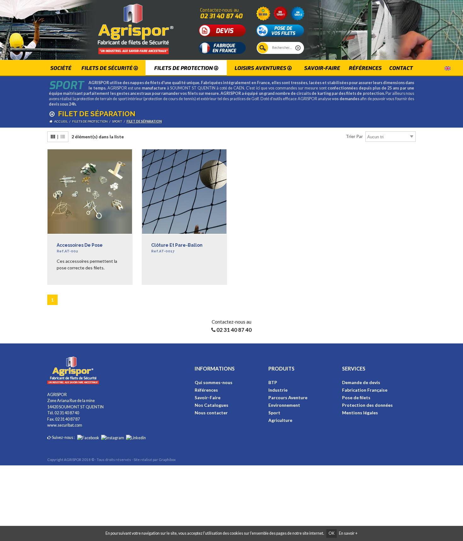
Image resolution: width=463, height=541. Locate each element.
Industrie (278, 390)
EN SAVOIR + (69, 282)
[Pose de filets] (280, 30)
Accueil (61, 121)
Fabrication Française (364, 390)
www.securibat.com (64, 425)
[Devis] (222, 30)
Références (365, 68)
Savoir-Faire (207, 397)
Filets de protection (184, 68)
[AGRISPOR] (121, 26)
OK (331, 533)
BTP (272, 382)
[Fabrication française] (222, 47)
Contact (401, 68)
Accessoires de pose (80, 248)
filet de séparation (144, 121)
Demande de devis (361, 382)
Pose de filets (356, 397)
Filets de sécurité (107, 68)
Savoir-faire (322, 68)
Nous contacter (211, 412)
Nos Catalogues (211, 405)
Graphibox (167, 460)
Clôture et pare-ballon (177, 248)
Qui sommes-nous (213, 382)
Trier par (354, 136)
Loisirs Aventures (260, 68)
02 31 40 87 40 (221, 16)
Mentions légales (360, 412)
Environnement (284, 405)
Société (60, 68)
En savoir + (348, 533)
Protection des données (367, 405)
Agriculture (280, 420)
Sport (274, 412)
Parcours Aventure (287, 397)
